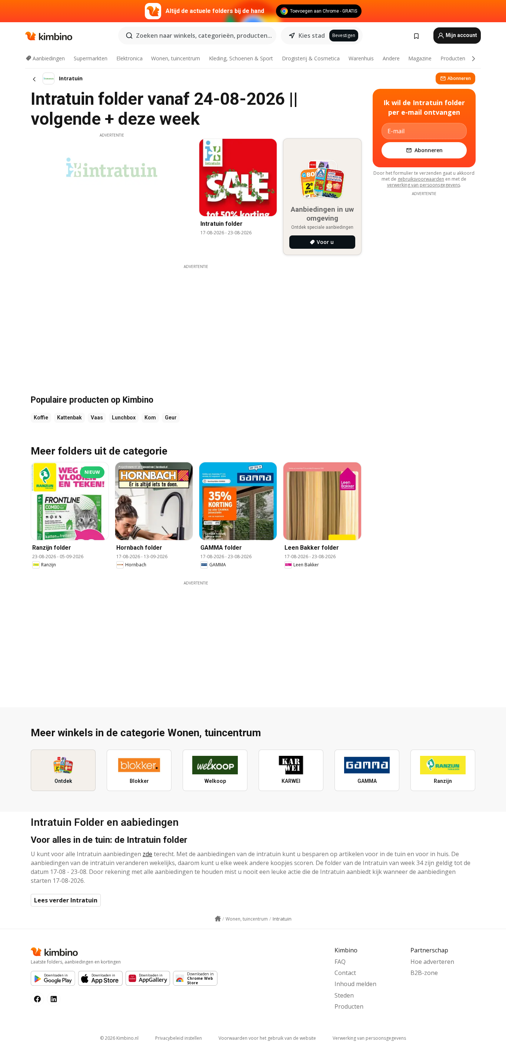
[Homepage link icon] (218, 919)
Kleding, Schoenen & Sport (241, 58)
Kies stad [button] (312, 35)
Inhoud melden (355, 984)
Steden (344, 995)
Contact (345, 973)
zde (147, 854)
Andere (391, 58)
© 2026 (119, 1038)
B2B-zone (424, 973)
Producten (452, 58)
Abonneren (459, 78)
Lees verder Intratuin (65, 900)
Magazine (420, 58)
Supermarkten (90, 58)
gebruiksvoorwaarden (420, 179)
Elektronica (129, 58)
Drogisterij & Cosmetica (311, 58)
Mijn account (461, 35)
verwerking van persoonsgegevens (423, 185)
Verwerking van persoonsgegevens (369, 1038)
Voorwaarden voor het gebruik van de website (267, 1038)
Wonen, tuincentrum (175, 58)
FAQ (340, 962)
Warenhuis (361, 58)
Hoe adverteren (432, 962)
